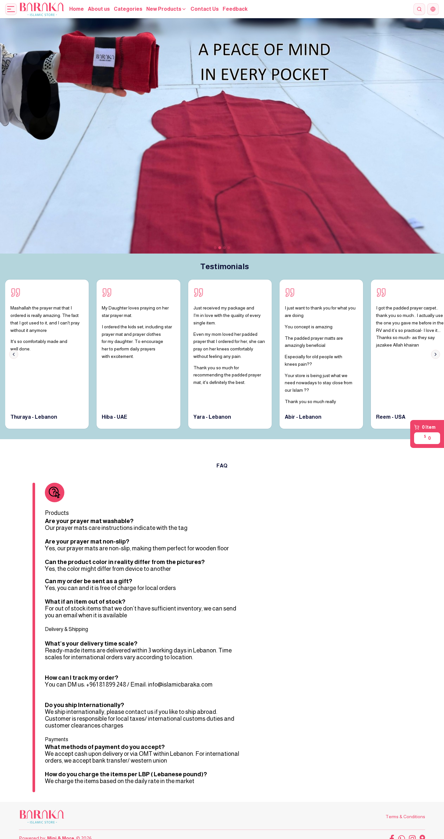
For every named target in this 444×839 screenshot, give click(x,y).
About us (99, 9)
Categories (128, 9)
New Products (163, 9)
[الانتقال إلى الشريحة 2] (220, 248)
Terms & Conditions (405, 816)
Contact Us (204, 9)
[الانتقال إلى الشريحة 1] (215, 248)
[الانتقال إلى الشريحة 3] (224, 248)
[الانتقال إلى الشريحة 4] (229, 248)
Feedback (235, 9)
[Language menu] (433, 9)
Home (76, 9)
